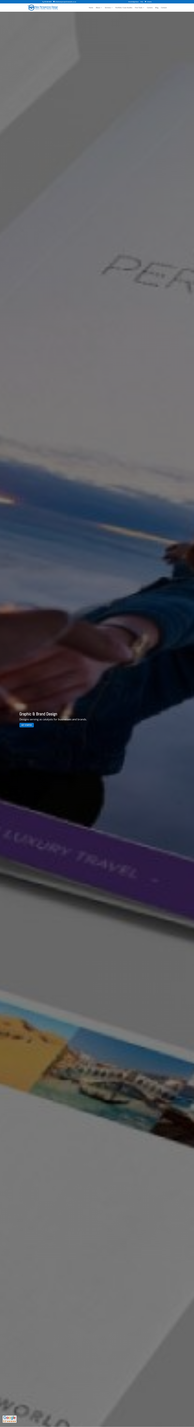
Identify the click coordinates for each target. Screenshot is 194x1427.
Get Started (26, 725)
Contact (164, 8)
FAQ (141, 2)
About (98, 8)
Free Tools (138, 8)
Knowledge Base (133, 2)
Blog (156, 8)
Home (91, 8)
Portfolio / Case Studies (123, 8)
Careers (150, 8)
